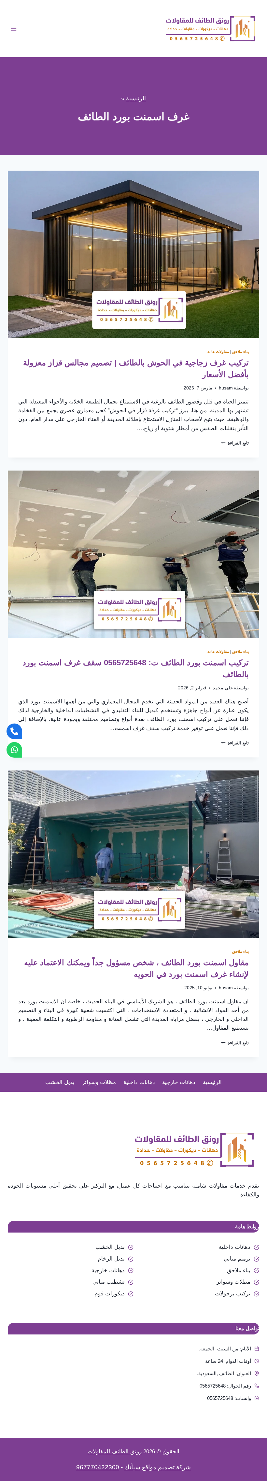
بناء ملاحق (240, 351)
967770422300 (97, 1467)
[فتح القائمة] (14, 28)
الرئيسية (136, 98)
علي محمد (223, 687)
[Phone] (14, 731)
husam (226, 388)
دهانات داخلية (139, 1082)
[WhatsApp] (14, 749)
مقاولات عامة (218, 351)
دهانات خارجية (178, 1082)
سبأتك (132, 1467)
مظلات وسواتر (99, 1082)
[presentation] (133, 254)
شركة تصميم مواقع (166, 1467)
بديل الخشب (60, 1082)
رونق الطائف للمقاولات (115, 1451)
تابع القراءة (235, 443)
